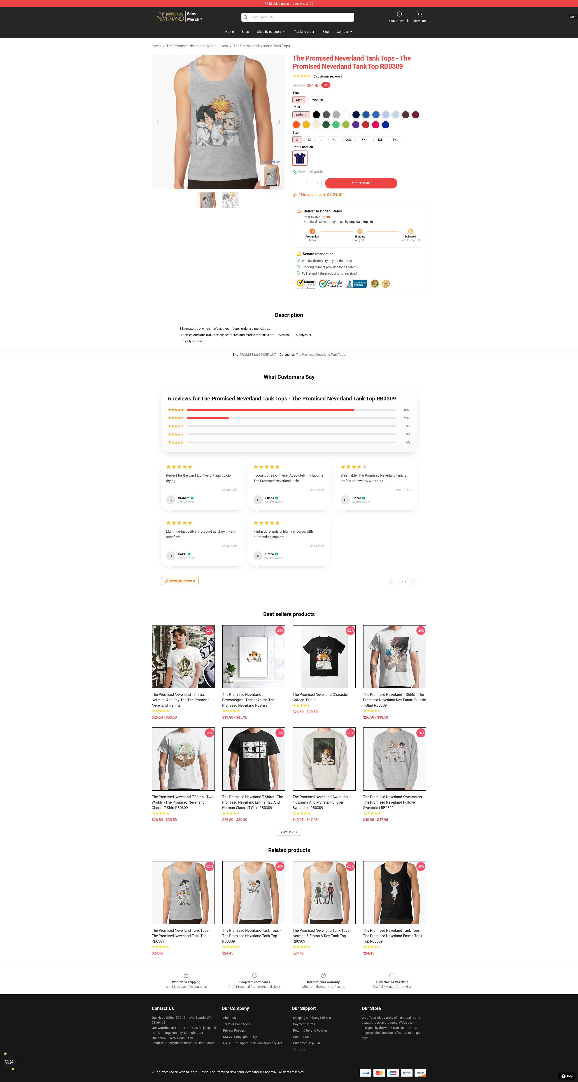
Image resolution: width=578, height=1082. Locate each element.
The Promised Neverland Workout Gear (197, 46)
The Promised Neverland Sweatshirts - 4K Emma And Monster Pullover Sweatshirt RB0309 (323, 802)
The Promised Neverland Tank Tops (261, 46)
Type (296, 92)
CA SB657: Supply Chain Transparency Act (252, 1043)
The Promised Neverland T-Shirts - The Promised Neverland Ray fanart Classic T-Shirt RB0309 (394, 700)
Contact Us (301, 1037)
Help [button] (570, 1076)
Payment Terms (304, 1024)
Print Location (303, 147)
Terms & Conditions (236, 1024)
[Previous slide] (158, 122)
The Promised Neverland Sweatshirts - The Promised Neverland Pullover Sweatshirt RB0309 (393, 802)
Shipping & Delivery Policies (312, 1018)
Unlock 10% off (9, 1062)
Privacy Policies (234, 1030)
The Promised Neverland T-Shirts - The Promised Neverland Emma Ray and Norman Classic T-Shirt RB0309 (252, 802)
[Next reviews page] (413, 582)
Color (296, 107)
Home (156, 46)
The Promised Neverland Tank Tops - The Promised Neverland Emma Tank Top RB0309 (392, 935)
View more (289, 831)
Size (296, 132)
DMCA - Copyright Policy (240, 1037)
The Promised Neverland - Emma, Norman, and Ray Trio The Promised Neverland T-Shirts (181, 700)
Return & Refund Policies (310, 1030)
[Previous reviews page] (391, 582)
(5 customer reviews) (327, 76)
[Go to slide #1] (207, 200)
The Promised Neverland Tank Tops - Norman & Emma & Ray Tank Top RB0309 (322, 935)
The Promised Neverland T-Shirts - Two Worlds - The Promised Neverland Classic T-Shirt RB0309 (182, 802)
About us (229, 1018)
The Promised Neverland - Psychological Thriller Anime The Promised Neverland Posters (248, 700)
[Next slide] (278, 122)
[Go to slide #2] (230, 200)
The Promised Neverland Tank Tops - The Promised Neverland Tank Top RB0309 (181, 935)
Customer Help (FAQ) (308, 1043)
